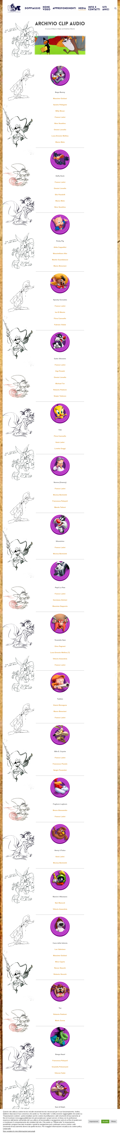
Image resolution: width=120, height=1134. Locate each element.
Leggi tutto (7, 1129)
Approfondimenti (64, 8)
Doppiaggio (32, 8)
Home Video (46, 8)
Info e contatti (94, 8)
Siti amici (105, 8)
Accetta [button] (105, 1121)
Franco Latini (60, 182)
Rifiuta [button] (113, 1121)
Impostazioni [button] (93, 1121)
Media (82, 8)
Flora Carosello (60, 318)
